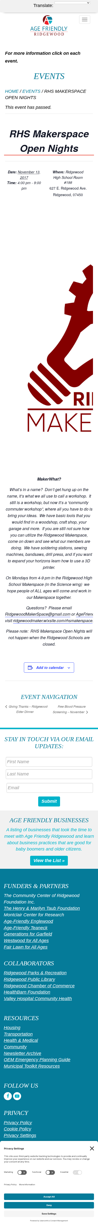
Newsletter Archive (22, 1053)
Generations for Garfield (28, 934)
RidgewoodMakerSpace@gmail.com (37, 614)
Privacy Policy (18, 1122)
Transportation (18, 1034)
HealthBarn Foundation (27, 992)
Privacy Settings (20, 1135)
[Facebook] (8, 1096)
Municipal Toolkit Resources (32, 1066)
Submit (49, 801)
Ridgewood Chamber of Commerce (39, 985)
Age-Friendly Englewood (28, 921)
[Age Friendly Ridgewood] (49, 25)
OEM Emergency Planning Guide (37, 1059)
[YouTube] (17, 1096)
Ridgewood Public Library (29, 979)
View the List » (49, 860)
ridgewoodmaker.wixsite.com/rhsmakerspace (52, 620)
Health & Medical (21, 1040)
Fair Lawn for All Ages (25, 947)
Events (31, 91)
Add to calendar (50, 667)
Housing (12, 1027)
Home (12, 91)
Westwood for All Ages (26, 940)
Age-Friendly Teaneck (25, 927)
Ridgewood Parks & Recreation (35, 972)
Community (15, 1046)
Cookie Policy (17, 1128)
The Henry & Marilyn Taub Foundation (42, 908)
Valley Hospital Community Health (38, 998)
